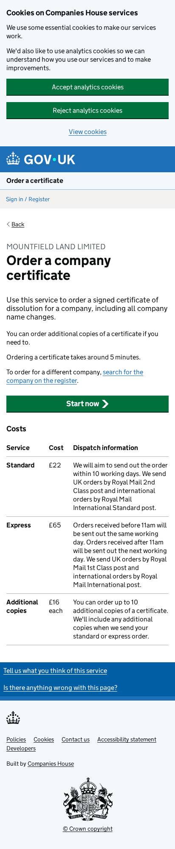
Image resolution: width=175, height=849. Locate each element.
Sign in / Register (28, 199)
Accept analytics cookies (88, 87)
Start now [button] (82, 403)
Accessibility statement (126, 739)
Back (17, 224)
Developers (21, 748)
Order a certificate (34, 181)
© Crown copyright (88, 828)
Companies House (51, 763)
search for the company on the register (74, 376)
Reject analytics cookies (87, 110)
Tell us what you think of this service (55, 671)
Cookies (44, 739)
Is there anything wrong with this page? (60, 688)
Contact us (76, 739)
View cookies (88, 132)
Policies (16, 739)
